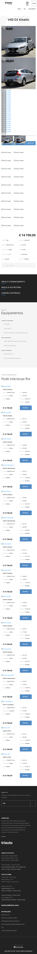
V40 (25, 8)
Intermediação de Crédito (10, 921)
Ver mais (3, 283)
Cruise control (7, 328)
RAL (2, 927)
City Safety (7, 324)
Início (19, 8)
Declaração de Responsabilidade (12, 924)
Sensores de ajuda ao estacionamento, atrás (15, 332)
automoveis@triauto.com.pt (10, 905)
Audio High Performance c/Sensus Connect (15, 341)
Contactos (5, 915)
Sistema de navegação (10, 345)
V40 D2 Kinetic (32, 8)
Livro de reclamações (9, 930)
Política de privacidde (9, 918)
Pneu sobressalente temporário (12, 358)
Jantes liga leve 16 (9, 354)
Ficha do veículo (9, 265)
